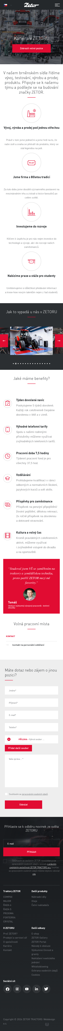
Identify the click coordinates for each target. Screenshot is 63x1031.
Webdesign (49, 1019)
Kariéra (7, 945)
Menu (56, 5)
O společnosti (10, 941)
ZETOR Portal (39, 941)
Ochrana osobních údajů (45, 970)
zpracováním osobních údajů (35, 794)
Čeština (7, 5)
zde (34, 874)
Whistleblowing (40, 966)
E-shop (35, 933)
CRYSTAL (8, 921)
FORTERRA (9, 917)
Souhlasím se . (28, 794)
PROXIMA (8, 913)
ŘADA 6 (7, 905)
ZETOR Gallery (39, 937)
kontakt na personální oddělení (28, 644)
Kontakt (7, 950)
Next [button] (59, 340)
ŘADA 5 (7, 909)
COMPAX (7, 896)
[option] (31, 341)
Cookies (36, 974)
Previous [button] (4, 340)
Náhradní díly (39, 896)
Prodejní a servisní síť (15, 937)
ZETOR (31, 5)
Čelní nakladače (40, 905)
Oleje (34, 901)
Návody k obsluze (41, 945)
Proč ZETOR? (10, 933)
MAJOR (7, 901)
